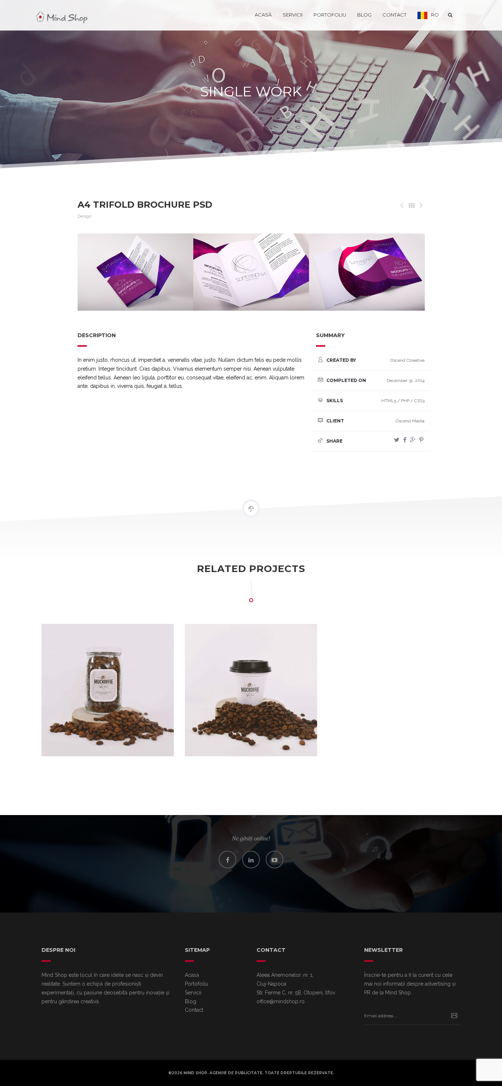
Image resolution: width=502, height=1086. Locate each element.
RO (435, 15)
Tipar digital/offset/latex (140, 740)
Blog (364, 15)
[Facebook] (404, 439)
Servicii (292, 15)
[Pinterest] (421, 439)
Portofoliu (329, 15)
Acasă (263, 15)
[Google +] (413, 439)
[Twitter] (396, 439)
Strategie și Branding (93, 740)
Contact (394, 15)
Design (85, 216)
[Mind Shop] (61, 15)
